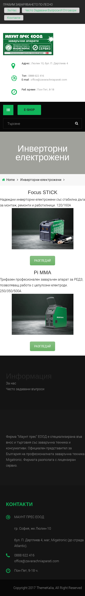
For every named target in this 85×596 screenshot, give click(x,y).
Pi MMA (42, 272)
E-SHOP (29, 109)
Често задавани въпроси (25, 389)
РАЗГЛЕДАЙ (42, 260)
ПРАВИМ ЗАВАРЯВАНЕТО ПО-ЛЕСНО (28, 4)
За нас (12, 10)
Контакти (13, 17)
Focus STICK (42, 192)
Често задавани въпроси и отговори (50, 10)
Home (10, 180)
